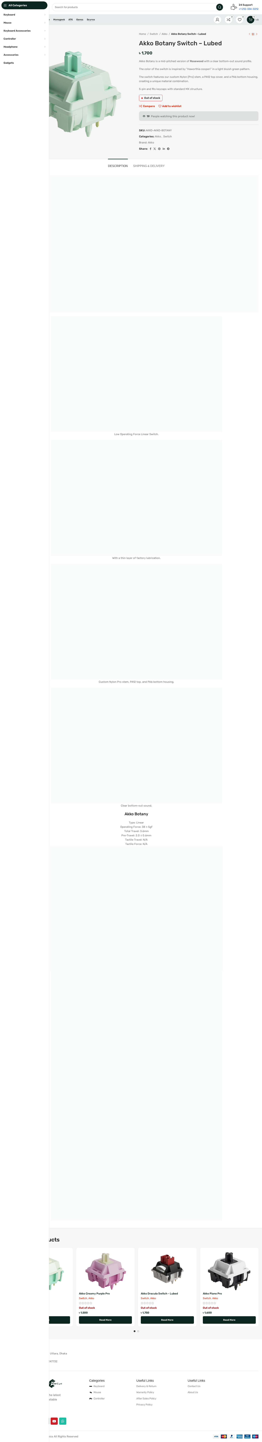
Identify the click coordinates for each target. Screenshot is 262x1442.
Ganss (79, 19)
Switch (154, 34)
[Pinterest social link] (159, 148)
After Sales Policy (146, 1398)
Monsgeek (59, 19)
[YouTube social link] (54, 1421)
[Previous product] (249, 34)
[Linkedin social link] (164, 148)
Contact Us (194, 1386)
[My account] (217, 19)
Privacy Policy (144, 1404)
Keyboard (99, 1386)
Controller (99, 1398)
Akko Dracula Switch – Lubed (159, 1293)
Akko (165, 34)
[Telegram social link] (168, 148)
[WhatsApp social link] (62, 1421)
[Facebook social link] (150, 148)
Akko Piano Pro (212, 1293)
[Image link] (50, 1383)
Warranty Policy (145, 1392)
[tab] (118, 164)
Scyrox (91, 19)
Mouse (97, 1392)
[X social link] (154, 148)
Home (143, 34)
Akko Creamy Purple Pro (94, 1293)
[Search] (219, 7)
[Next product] (256, 34)
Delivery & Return (146, 1386)
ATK (70, 19)
